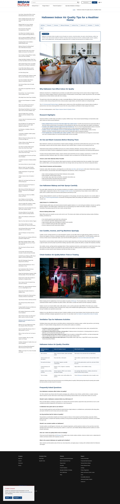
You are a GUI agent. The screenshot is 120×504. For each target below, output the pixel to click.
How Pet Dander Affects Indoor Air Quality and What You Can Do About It (27, 229)
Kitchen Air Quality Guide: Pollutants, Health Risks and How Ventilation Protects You (27, 76)
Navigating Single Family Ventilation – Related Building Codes (26, 42)
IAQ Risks (43, 25)
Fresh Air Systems (63, 467)
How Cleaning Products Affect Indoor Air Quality (26, 303)
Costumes (56, 25)
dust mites (73, 169)
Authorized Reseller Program (86, 479)
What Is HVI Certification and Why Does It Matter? (27, 217)
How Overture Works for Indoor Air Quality (27, 164)
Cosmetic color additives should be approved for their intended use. (58, 126)
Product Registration (85, 470)
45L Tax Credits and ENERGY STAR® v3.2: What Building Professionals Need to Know (27, 38)
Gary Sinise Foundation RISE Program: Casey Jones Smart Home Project (26, 147)
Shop (95, 2)
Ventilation (90, 25)
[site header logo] (23, 4)
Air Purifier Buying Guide (23, 72)
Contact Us (83, 481)
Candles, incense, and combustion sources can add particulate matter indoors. (61, 129)
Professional (85, 2)
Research (49, 25)
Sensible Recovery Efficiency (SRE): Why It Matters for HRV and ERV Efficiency (27, 256)
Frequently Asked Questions (86, 460)
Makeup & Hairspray (65, 25)
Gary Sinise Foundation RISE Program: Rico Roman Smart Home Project (27, 152)
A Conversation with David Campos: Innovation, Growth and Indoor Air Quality (27, 252)
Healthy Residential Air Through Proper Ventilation (26, 172)
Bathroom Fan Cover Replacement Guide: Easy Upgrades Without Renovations (27, 325)
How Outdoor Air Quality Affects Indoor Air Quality (27, 89)
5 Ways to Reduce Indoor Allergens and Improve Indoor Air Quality (26, 143)
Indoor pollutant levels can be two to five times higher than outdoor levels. (59, 123)
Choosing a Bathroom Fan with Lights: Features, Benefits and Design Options (26, 213)
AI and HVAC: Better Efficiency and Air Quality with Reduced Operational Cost (26, 69)
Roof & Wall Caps (63, 472)
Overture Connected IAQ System (66, 458)
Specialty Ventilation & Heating (66, 470)
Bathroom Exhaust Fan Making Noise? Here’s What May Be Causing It (26, 47)
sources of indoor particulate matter (86, 237)
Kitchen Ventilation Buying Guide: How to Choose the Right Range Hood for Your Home (27, 20)
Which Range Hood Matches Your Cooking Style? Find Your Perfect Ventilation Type (27, 110)
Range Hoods (62, 463)
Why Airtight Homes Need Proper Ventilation (27, 97)
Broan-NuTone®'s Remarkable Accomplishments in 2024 (25, 29)
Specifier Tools (42, 460)
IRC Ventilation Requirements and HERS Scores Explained (27, 312)
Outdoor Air (82, 25)
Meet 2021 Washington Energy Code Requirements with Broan (26, 261)
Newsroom (20, 463)
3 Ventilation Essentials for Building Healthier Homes (27, 160)
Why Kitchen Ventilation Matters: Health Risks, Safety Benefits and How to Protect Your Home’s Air (27, 243)
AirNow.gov (73, 300)
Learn (74, 9)
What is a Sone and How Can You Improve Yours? (27, 334)
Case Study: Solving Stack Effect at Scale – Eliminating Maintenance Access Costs (27, 15)
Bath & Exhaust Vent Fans (65, 460)
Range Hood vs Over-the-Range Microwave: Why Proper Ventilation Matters (27, 208)
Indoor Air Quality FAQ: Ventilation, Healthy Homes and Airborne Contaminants (27, 204)
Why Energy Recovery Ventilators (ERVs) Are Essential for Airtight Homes (27, 238)
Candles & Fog (75, 25)
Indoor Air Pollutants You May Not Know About (26, 233)
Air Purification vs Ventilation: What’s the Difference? (26, 130)
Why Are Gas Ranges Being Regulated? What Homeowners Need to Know (26, 347)
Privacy (19, 465)
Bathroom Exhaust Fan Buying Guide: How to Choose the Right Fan (27, 138)
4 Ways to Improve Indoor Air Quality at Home (26, 176)
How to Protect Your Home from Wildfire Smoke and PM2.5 (26, 195)
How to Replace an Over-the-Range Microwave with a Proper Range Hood (26, 200)
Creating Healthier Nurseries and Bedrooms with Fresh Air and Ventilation (27, 308)
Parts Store (41, 458)
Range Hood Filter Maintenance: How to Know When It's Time (26, 265)
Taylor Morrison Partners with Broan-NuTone (27, 299)
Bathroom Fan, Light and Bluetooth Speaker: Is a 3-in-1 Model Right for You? (27, 287)
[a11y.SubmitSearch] (78, 2)
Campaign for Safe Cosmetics (66, 190)
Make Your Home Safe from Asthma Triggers (27, 220)
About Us (20, 458)
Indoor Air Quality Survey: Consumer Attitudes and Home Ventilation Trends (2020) (26, 115)
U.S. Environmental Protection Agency (50, 104)
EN (101, 2)
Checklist (97, 25)
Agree (7, 497)
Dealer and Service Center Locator (88, 472)
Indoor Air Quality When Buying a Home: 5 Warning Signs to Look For (27, 329)
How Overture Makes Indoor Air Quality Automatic (26, 85)
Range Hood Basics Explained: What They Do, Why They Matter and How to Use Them (27, 60)
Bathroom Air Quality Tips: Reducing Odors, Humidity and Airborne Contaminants (27, 296)
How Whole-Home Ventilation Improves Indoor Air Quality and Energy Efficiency (26, 34)
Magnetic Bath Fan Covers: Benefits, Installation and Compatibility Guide (26, 25)
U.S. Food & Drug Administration (51, 197)
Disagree (16, 497)
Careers (20, 460)
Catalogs (82, 467)
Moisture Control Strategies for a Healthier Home (27, 101)
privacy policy (28, 492)
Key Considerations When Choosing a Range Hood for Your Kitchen (26, 270)
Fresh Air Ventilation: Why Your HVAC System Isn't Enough (26, 338)
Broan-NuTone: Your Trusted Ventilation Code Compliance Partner (26, 93)
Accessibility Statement (85, 476)
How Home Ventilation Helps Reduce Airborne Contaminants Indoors (26, 80)
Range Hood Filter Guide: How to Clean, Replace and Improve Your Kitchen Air (27, 51)
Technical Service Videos (86, 463)
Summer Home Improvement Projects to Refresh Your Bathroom (27, 185)
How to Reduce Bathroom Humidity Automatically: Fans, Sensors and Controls (27, 225)
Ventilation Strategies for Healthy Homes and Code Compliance (27, 342)
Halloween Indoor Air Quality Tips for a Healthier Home (27, 321)
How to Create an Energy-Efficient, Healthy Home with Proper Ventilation (27, 55)
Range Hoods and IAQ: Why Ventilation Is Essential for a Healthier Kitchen (27, 278)
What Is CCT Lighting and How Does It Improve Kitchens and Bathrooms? (26, 105)
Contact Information (85, 458)
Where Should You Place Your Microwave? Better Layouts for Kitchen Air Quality (27, 316)
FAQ (41, 28)
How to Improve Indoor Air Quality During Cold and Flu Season (27, 283)
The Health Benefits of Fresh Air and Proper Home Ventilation (27, 156)
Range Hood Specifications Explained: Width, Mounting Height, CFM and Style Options (27, 274)
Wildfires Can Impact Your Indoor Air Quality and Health (27, 351)
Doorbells (62, 465)
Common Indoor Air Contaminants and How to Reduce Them (27, 120)
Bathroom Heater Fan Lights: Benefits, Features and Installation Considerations (27, 168)
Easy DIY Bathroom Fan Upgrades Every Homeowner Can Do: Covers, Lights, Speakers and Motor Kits (27, 125)
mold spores (81, 169)
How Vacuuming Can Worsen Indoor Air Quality (26, 248)
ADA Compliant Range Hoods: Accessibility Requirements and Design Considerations (27, 64)
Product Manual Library (85, 465)
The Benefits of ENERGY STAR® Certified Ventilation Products (27, 134)
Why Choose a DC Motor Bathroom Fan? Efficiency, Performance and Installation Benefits (27, 190)
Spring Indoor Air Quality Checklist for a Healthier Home (26, 291)
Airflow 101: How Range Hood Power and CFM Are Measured (27, 181)
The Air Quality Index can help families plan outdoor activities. (56, 132)
